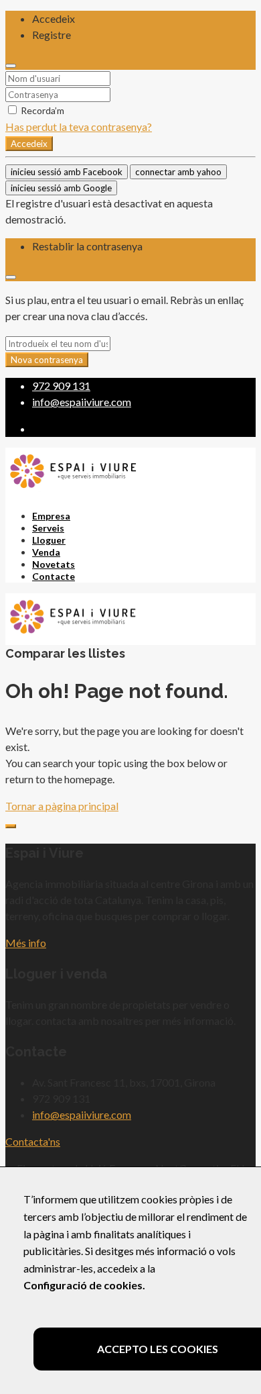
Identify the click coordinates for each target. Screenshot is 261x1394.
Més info (25, 942)
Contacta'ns (32, 1141)
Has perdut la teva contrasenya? (78, 126)
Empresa (51, 515)
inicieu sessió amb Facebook (66, 171)
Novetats (53, 564)
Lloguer (49, 540)
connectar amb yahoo (178, 171)
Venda (46, 552)
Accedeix (29, 143)
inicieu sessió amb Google (61, 188)
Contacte (53, 576)
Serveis (48, 528)
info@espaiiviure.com (81, 1114)
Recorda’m (41, 110)
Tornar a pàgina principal (61, 805)
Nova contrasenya (47, 359)
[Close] (10, 66)
